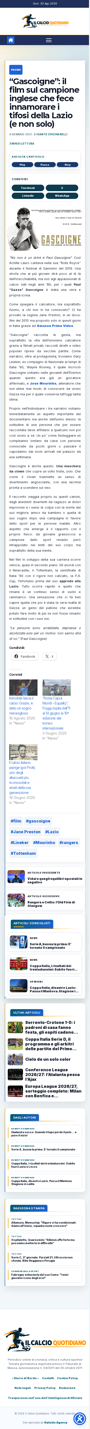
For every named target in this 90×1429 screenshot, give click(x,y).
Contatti (48, 1378)
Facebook (28, 187)
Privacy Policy (45, 1388)
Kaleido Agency (56, 1422)
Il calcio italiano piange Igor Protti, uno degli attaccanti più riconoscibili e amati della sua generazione (22, 777)
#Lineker (19, 842)
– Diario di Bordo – (25, 1378)
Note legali (22, 1388)
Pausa (44, 164)
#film (16, 820)
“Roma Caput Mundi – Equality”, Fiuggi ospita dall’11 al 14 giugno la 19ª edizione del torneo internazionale (56, 713)
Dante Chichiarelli (52, 134)
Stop (67, 164)
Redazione (67, 1388)
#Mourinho (44, 842)
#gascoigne (38, 820)
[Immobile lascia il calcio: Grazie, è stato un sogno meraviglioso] (23, 687)
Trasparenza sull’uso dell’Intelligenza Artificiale (45, 1398)
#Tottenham (23, 853)
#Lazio (51, 831)
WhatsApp (62, 195)
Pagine (16, 69)
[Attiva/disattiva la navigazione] (48, 40)
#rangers (69, 842)
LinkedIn (28, 195)
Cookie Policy (67, 1378)
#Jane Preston (25, 831)
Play (22, 164)
